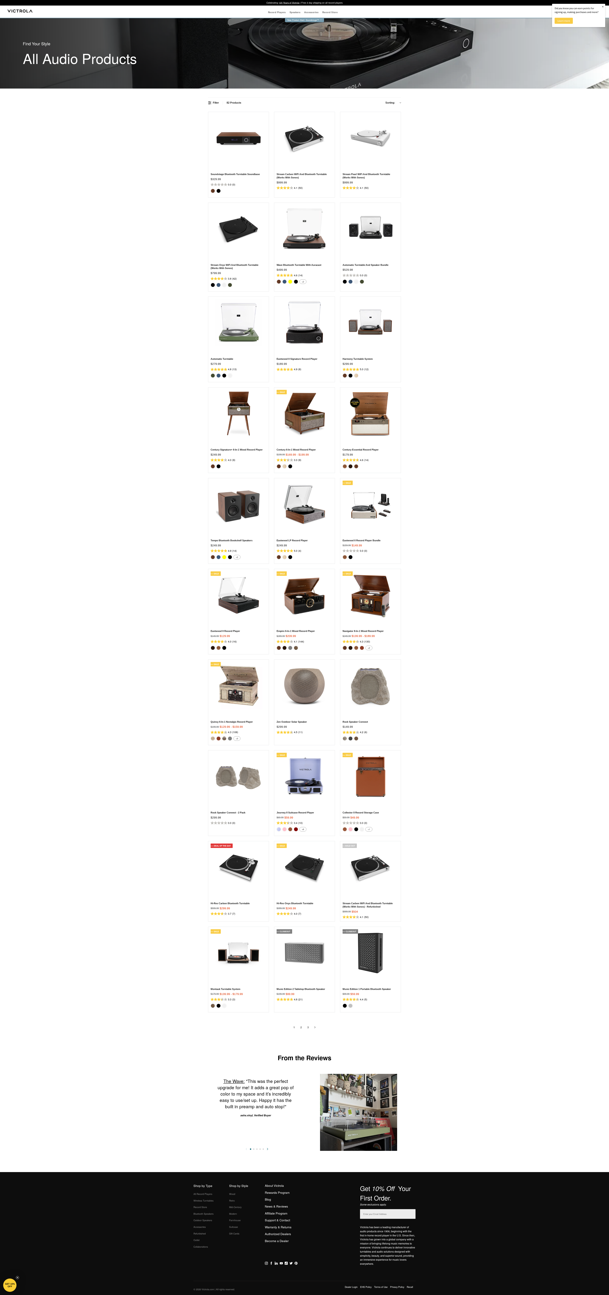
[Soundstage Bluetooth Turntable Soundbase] (238, 138)
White (224, 285)
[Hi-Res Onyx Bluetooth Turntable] (304, 867)
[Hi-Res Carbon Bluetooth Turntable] (238, 867)
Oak (345, 466)
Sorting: (390, 102)
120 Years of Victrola (289, 2)
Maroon (296, 829)
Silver (350, 1006)
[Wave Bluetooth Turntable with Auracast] (304, 229)
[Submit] (412, 1213)
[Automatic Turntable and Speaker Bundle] (370, 229)
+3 (237, 738)
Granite (350, 738)
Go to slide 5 (263, 1149)
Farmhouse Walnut (296, 648)
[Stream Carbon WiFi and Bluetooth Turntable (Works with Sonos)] (304, 138)
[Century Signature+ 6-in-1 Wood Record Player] (238, 413)
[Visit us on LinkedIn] (276, 1264)
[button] (9, 1285)
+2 (303, 281)
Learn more (563, 20)
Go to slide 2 (253, 1149)
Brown (290, 829)
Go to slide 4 (260, 1149)
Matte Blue (218, 285)
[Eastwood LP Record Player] (304, 504)
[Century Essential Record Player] (370, 413)
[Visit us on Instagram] (266, 1264)
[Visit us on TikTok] (286, 1264)
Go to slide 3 (257, 1149)
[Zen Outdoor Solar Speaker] (304, 685)
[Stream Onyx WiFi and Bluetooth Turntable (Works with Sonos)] (238, 229)
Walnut (213, 191)
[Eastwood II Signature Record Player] (304, 322)
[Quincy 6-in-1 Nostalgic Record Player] (238, 685)
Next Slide (267, 1149)
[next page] (315, 1027)
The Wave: (234, 1081)
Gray (290, 648)
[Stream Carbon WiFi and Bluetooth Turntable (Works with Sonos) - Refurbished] (370, 867)
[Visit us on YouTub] (281, 1264)
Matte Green (230, 285)
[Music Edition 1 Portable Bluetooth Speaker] (370, 953)
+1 (369, 829)
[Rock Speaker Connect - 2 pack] (238, 776)
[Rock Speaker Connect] (370, 685)
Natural (356, 375)
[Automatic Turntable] (238, 322)
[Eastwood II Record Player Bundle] (370, 504)
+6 (303, 829)
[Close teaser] (17, 1277)
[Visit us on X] (291, 1264)
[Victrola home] (20, 12)
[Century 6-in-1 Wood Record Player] (304, 413)
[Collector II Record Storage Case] (370, 776)
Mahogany (362, 648)
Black (218, 191)
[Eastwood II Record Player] (238, 595)
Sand (356, 738)
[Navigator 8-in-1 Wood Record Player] (370, 595)
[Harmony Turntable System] (370, 322)
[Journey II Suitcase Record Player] (304, 776)
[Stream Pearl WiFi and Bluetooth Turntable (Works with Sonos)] (370, 138)
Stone (345, 738)
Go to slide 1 (250, 1149)
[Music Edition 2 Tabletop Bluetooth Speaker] (304, 953)
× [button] (603, 7)
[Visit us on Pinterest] (296, 1264)
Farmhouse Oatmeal (213, 738)
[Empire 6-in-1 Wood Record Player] (304, 595)
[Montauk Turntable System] (238, 953)
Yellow (290, 281)
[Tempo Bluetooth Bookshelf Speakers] (238, 504)
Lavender (279, 829)
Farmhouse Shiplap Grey (224, 738)
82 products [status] (234, 102)
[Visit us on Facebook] (271, 1264)
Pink (284, 829)
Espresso (350, 466)
